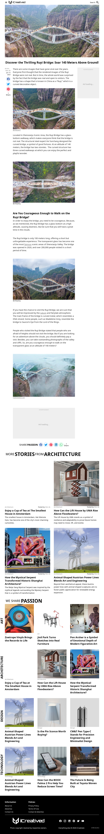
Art (2, 621)
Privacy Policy (33, 806)
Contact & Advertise (36, 812)
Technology (2, 764)
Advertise (8, 809)
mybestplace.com (19, 398)
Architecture (7, 69)
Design (2, 716)
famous (27, 244)
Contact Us (9, 812)
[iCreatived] (28, 821)
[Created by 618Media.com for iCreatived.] (95, 827)
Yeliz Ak (7, 71)
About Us (8, 806)
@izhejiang (17, 130)
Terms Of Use (33, 809)
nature (43, 313)
